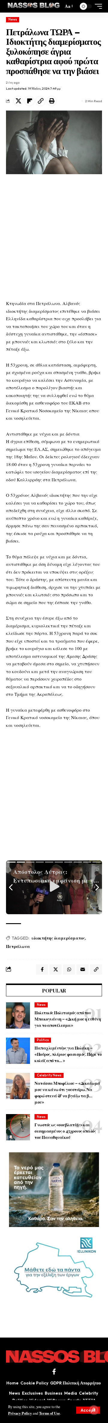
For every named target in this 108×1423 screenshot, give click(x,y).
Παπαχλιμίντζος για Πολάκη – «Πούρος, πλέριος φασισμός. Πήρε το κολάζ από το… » (67, 1054)
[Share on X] (18, 101)
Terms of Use (49, 1413)
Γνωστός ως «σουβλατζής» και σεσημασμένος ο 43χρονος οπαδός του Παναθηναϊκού (65, 1131)
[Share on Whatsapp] (69, 969)
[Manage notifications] (94, 1410)
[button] (88, 1410)
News (12, 19)
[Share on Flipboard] (29, 101)
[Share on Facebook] (42, 969)
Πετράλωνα (18, 946)
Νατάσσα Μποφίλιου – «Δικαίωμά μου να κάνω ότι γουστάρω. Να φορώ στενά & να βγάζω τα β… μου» (67, 1092)
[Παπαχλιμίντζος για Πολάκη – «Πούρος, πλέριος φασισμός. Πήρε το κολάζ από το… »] (18, 1051)
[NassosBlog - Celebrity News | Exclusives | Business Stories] (34, 6)
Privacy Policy (20, 1413)
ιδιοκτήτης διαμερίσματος (58, 938)
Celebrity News (49, 1075)
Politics (43, 1040)
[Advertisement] (54, 237)
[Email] (82, 969)
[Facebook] (54, 1372)
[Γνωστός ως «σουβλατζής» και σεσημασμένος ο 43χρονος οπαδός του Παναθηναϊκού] (18, 1127)
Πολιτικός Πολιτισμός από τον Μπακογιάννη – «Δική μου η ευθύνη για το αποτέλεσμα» (67, 1019)
